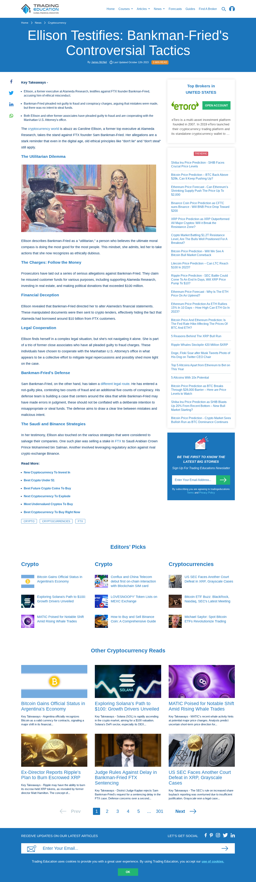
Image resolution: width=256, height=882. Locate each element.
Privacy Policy (207, 492)
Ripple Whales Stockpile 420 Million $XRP (199, 344)
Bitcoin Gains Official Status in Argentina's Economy (53, 706)
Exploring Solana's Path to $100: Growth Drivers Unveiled (127, 706)
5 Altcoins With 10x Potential (190, 377)
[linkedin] (233, 835)
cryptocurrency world (43, 129)
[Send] (223, 480)
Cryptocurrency (57, 22)
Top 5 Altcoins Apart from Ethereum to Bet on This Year (200, 367)
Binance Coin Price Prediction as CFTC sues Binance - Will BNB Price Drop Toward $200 (200, 206)
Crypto (29, 521)
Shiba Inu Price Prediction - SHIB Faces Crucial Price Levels (197, 164)
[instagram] (218, 835)
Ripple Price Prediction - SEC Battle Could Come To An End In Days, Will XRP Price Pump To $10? (199, 279)
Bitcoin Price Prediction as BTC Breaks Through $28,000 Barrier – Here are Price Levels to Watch (198, 389)
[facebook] (206, 835)
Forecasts (175, 8)
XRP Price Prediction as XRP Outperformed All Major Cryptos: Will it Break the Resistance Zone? (200, 222)
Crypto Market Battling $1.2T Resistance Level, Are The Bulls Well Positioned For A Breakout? (199, 239)
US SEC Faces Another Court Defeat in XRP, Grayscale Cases (200, 778)
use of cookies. (213, 861)
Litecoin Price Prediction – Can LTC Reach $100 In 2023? (199, 265)
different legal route (115, 384)
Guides (190, 8)
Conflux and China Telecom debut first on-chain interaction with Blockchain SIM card (133, 581)
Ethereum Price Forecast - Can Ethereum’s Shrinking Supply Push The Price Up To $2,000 (199, 190)
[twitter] (225, 835)
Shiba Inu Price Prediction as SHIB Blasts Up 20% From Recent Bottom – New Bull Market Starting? (199, 405)
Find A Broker (208, 8)
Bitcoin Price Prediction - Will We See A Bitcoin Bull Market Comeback (197, 253)
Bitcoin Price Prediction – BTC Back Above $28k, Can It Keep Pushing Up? (199, 176)
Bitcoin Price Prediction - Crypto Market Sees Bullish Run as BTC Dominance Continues (201, 420)
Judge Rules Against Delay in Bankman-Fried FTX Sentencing (126, 778)
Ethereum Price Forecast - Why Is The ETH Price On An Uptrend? (199, 293)
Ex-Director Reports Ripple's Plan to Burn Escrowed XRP (51, 775)
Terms (191, 492)
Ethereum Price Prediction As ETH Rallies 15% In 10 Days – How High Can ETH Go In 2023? (200, 307)
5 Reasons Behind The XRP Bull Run (196, 336)
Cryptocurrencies (56, 521)
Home (111, 8)
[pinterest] (211, 835)
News (38, 22)
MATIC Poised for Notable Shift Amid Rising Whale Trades (201, 706)
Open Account (216, 105)
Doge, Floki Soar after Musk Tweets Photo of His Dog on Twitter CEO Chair (200, 355)
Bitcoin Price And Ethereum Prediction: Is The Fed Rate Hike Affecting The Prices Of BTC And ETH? (199, 323)
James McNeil (99, 62)
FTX (118, 441)
